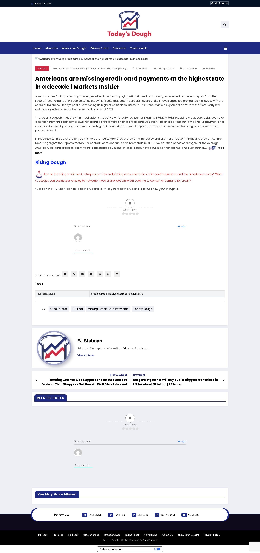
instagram (168, 515)
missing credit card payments (108, 309)
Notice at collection (111, 549)
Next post (139, 375)
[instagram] (219, 3)
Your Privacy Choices (139, 549)
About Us (51, 48)
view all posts (85, 355)
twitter (120, 515)
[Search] (225, 24)
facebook (95, 515)
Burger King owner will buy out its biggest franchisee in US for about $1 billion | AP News (175, 382)
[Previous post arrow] (36, 379)
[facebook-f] (212, 3)
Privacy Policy (99, 48)
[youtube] (223, 3)
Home (37, 48)
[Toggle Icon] (225, 48)
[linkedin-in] (227, 3)
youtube (193, 515)
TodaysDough (142, 309)
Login (183, 441)
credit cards (59, 309)
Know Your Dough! (74, 48)
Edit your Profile (133, 348)
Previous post (118, 375)
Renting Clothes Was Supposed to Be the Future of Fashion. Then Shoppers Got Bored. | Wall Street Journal (84, 382)
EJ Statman (89, 341)
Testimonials (138, 48)
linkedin (143, 515)
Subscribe (119, 48)
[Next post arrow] (224, 379)
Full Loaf (77, 309)
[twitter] (216, 3)
